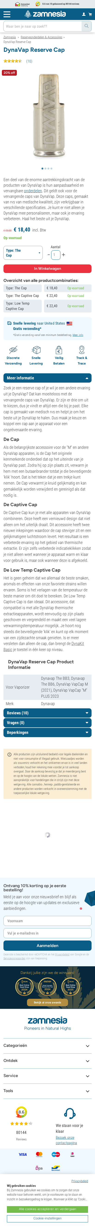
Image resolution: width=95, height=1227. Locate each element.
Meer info (78, 335)
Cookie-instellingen (47, 1218)
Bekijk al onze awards (47, 1002)
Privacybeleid (62, 954)
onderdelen (33, 190)
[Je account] (84, 14)
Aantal (55, 247)
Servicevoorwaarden (14, 958)
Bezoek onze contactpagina (66, 1140)
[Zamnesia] (45, 13)
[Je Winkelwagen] (90, 14)
